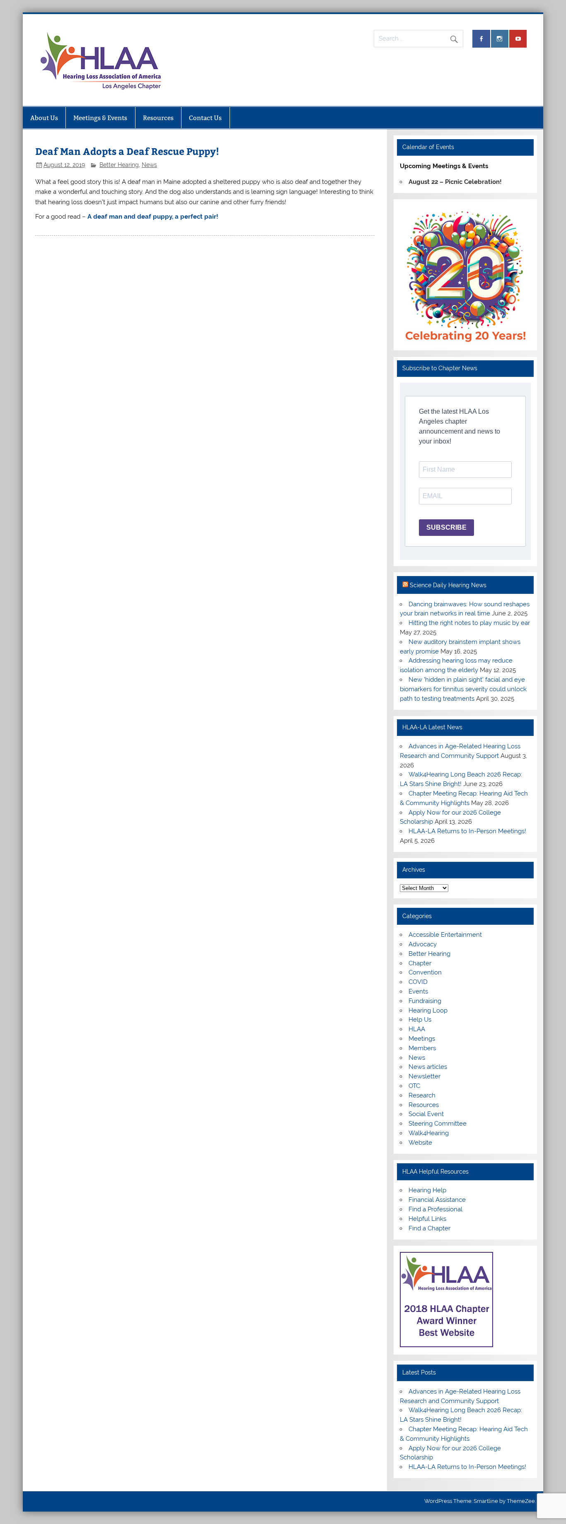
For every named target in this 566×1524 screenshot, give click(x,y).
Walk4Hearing (429, 1133)
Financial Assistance (437, 1199)
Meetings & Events (100, 118)
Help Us (420, 1019)
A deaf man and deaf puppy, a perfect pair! (152, 216)
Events (418, 991)
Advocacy (423, 944)
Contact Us (205, 118)
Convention (425, 972)
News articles (428, 1067)
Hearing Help (427, 1190)
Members (422, 1048)
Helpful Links (427, 1219)
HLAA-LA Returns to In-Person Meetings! (467, 831)
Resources (158, 118)
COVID (418, 982)
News (149, 165)
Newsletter (424, 1076)
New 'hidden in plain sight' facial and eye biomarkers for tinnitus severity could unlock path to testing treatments (463, 689)
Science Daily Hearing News (448, 585)
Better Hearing (119, 165)
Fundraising (425, 1001)
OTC (414, 1086)
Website (420, 1142)
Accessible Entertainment (445, 934)
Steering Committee (438, 1123)
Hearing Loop (428, 1010)
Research (422, 1095)
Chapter (420, 963)
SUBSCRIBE (446, 527)
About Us (44, 118)
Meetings (422, 1038)
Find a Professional (435, 1209)
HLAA (417, 1029)
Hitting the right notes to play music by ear (469, 623)
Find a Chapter (429, 1228)
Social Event (426, 1114)
